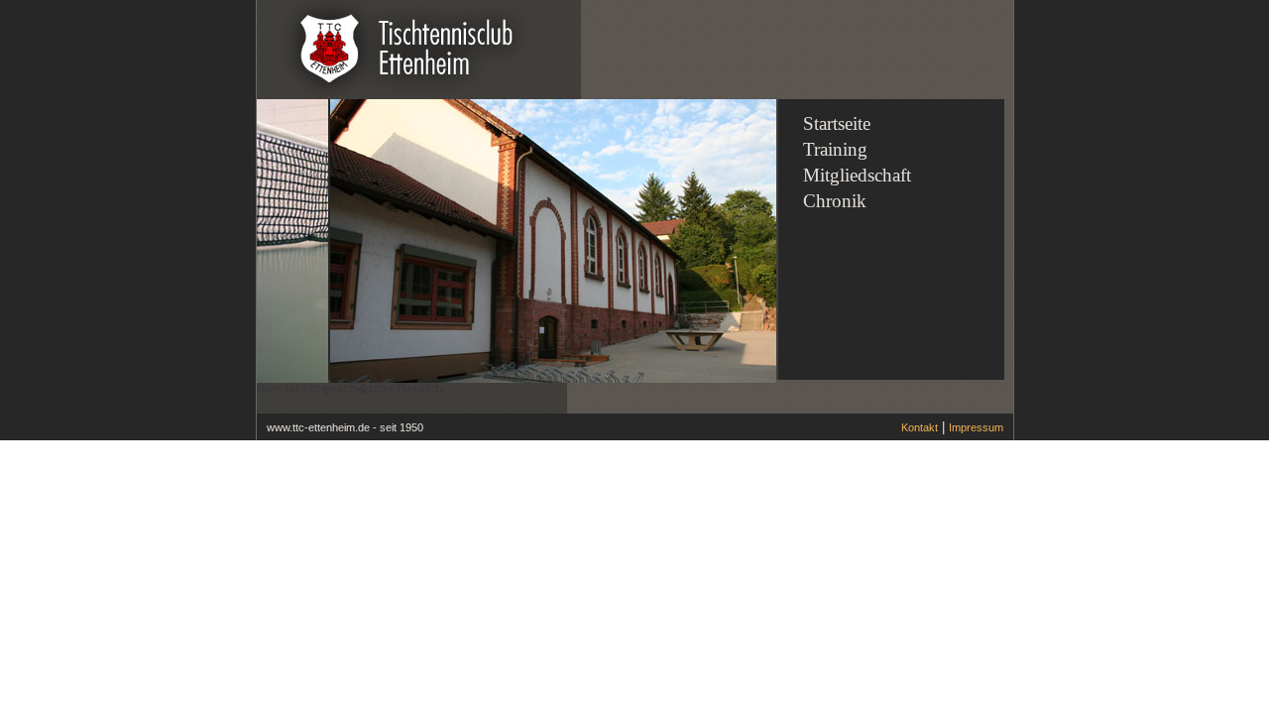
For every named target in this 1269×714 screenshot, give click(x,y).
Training (835, 149)
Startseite (836, 123)
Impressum (976, 427)
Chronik (834, 200)
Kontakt (919, 427)
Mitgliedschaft (857, 175)
